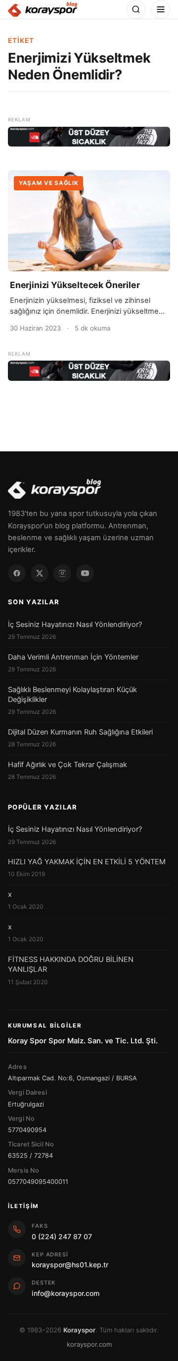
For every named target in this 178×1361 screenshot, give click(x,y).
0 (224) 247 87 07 (62, 1236)
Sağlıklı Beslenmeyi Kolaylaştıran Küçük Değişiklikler (72, 694)
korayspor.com (89, 1344)
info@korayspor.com (65, 1293)
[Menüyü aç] (160, 9)
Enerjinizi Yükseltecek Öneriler (75, 285)
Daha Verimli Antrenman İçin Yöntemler (73, 657)
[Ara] (136, 9)
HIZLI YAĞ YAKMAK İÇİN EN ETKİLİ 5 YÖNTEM (87, 861)
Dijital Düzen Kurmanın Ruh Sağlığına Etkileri (80, 732)
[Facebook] (17, 573)
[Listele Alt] (89, 371)
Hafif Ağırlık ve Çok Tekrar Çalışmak (67, 764)
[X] (39, 573)
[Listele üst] (89, 137)
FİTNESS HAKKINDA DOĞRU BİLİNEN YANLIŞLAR (71, 964)
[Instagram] (62, 573)
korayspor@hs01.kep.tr (70, 1264)
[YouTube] (85, 573)
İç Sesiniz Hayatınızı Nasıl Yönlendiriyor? (75, 624)
